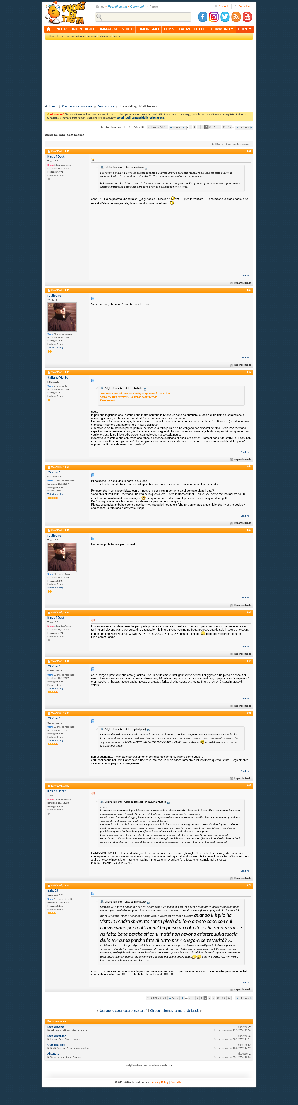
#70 (249, 885)
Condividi (245, 276)
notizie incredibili (75, 29)
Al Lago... (53, 1053)
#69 (249, 785)
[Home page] (48, 29)
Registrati (244, 6)
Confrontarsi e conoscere (77, 106)
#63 (249, 372)
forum (245, 29)
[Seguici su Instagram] (214, 21)
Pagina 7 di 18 (159, 127)
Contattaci (177, 1082)
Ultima (245, 127)
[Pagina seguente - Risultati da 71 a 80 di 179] (237, 128)
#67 (249, 661)
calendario (105, 36)
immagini (108, 29)
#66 (249, 612)
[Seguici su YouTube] (247, 21)
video (128, 29)
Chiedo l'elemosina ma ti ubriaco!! (174, 1011)
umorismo (148, 29)
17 (229, 127)
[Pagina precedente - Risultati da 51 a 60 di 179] (184, 128)
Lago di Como (56, 1027)
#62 (249, 290)
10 (218, 127)
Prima (176, 127)
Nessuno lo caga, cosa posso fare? (123, 1011)
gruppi (92, 36)
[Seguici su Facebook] (202, 21)
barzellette (192, 29)
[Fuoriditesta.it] (65, 12)
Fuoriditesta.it (117, 6)
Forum (53, 106)
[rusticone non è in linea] (62, 317)
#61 (249, 151)
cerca (117, 36)
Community (138, 6)
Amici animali (106, 106)
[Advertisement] (149, 73)
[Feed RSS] (236, 21)
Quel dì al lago (56, 1045)
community (222, 29)
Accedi (223, 6)
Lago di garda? (56, 1036)
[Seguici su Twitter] (225, 21)
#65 (249, 530)
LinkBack (216, 144)
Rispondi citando (242, 283)
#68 (249, 713)
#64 (249, 466)
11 (224, 127)
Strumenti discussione (237, 144)
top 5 (169, 29)
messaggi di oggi (76, 36)
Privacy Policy (160, 1082)
